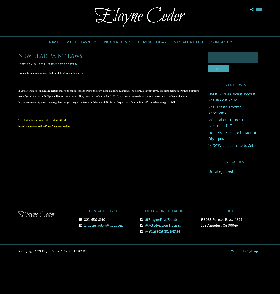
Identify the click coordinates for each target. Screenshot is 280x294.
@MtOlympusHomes (163, 225)
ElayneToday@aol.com (103, 225)
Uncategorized (64, 64)
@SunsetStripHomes (162, 231)
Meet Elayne (79, 42)
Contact (220, 42)
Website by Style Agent (246, 251)
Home (53, 42)
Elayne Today (152, 42)
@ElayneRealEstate (161, 219)
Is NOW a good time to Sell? (232, 145)
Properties (115, 42)
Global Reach (189, 42)
